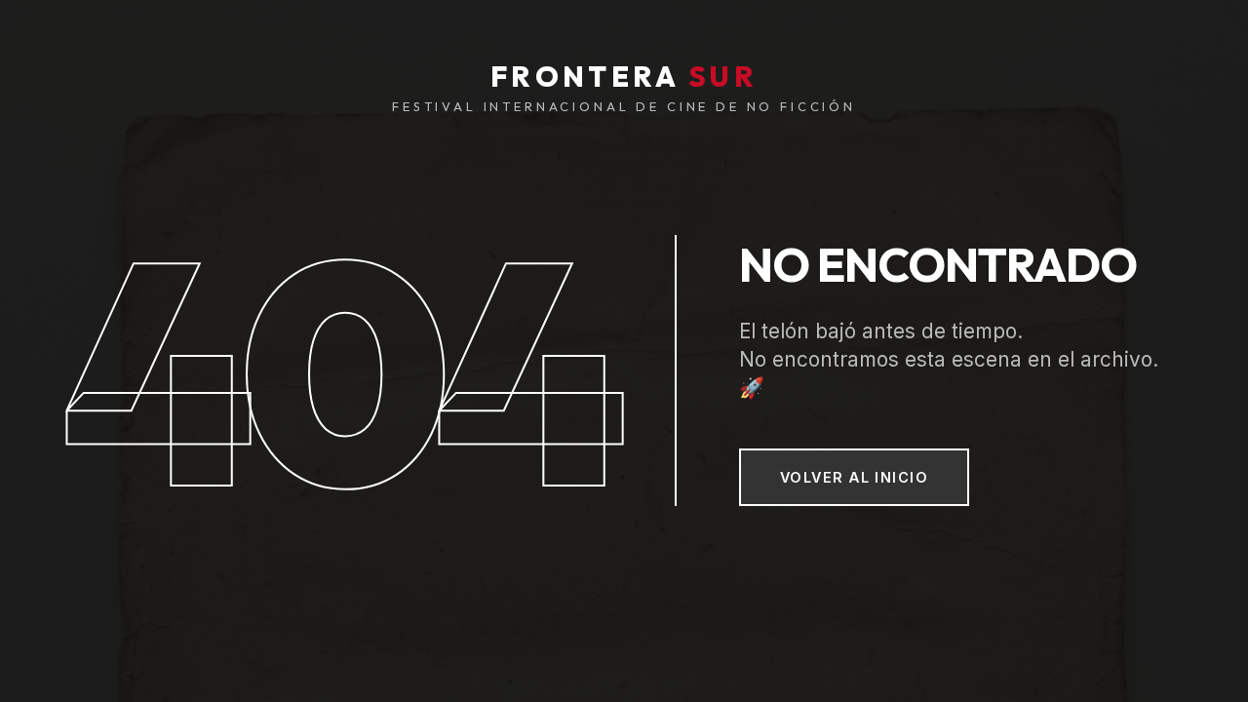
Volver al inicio (854, 477)
